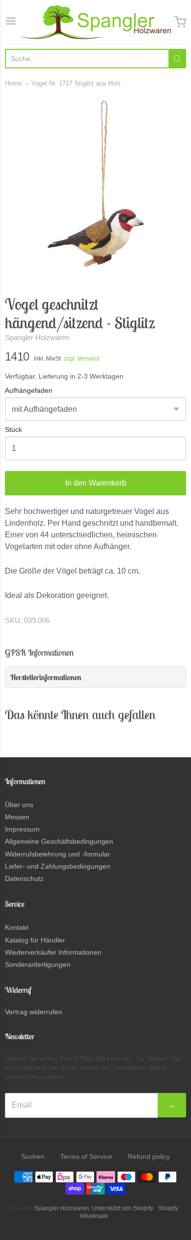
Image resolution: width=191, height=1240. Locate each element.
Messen (17, 817)
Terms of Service (86, 1156)
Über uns (19, 805)
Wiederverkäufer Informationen (53, 952)
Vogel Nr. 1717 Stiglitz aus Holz (76, 83)
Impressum (22, 829)
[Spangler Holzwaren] (95, 22)
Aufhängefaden (28, 390)
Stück (13, 429)
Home (13, 83)
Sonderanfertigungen (38, 964)
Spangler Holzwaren (37, 337)
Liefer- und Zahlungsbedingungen (57, 866)
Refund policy (149, 1156)
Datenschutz (24, 878)
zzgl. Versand (81, 358)
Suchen (33, 1156)
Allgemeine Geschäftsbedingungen (59, 841)
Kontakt (16, 927)
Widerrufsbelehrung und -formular (57, 854)
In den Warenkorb (95, 483)
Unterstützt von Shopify (122, 1208)
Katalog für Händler (35, 940)
